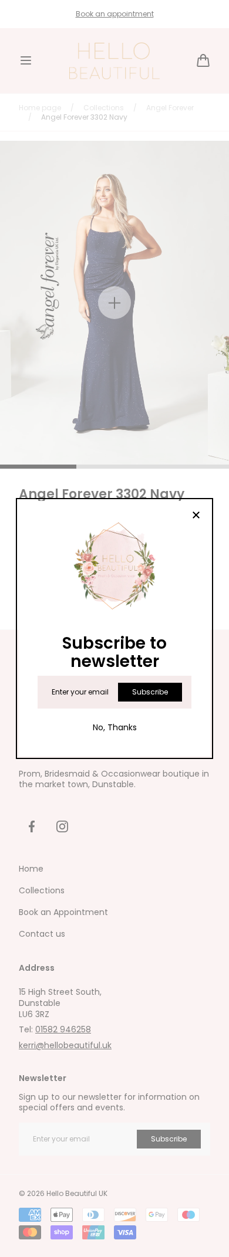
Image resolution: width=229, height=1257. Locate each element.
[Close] (196, 515)
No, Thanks (115, 727)
